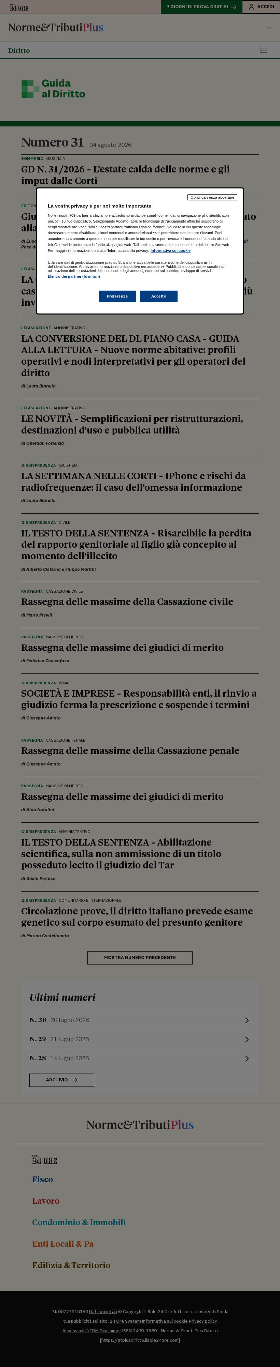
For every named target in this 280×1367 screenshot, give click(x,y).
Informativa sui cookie (171, 250)
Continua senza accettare (212, 197)
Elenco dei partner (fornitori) (74, 276)
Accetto (159, 296)
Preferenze (117, 296)
